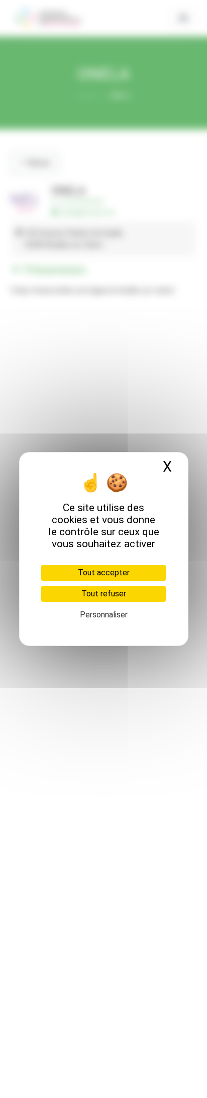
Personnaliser (104, 614)
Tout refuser (103, 593)
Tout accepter (104, 572)
